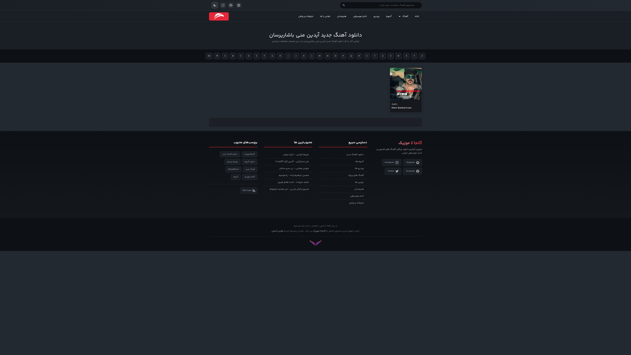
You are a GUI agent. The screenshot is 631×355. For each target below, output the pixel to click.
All (209, 56)
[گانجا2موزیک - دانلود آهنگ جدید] (219, 16)
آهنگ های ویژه (356, 175)
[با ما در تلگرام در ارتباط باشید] (239, 5)
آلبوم (389, 16)
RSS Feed (247, 190)
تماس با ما (325, 16)
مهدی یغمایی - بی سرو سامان (294, 168)
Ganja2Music (233, 169)
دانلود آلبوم (250, 161)
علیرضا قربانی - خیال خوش (296, 154)
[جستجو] (343, 5)
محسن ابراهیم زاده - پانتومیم (294, 175)
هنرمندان (341, 16)
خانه (417, 16)
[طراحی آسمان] (315, 243)
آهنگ (405, 16)
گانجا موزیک (250, 176)
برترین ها (359, 182)
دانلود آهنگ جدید (355, 154)
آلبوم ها (359, 161)
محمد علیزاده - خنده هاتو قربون (293, 182)
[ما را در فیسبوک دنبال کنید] (231, 5)
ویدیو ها (359, 168)
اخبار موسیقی (360, 16)
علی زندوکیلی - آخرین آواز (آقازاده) (292, 161)
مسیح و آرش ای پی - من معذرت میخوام (289, 189)
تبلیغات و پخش (305, 16)
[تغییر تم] (214, 5)
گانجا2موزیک (249, 154)
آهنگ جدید (250, 169)
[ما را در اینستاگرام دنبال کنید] (223, 5)
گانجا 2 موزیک (319, 231)
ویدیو (376, 16)
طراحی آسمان (277, 231)
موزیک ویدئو (232, 161)
